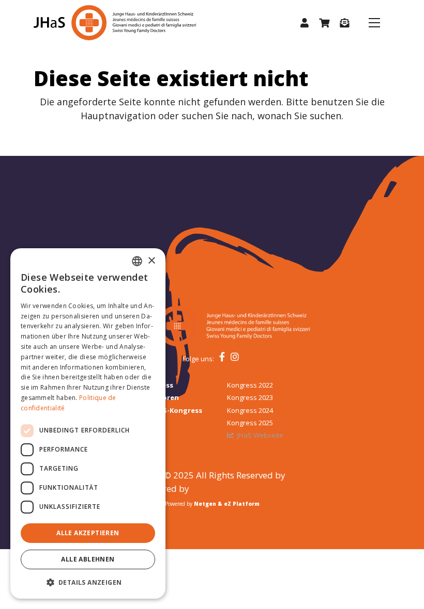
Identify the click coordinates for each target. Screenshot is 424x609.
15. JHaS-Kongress (171, 410)
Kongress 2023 (250, 397)
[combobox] (137, 261)
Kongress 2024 (250, 410)
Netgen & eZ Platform (227, 503)
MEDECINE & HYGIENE (237, 488)
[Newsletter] (344, 23)
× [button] (151, 261)
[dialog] (87, 423)
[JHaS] (91, 22)
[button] (304, 23)
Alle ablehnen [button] (87, 559)
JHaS (297, 475)
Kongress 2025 (250, 422)
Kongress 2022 (250, 385)
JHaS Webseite (260, 435)
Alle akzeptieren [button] (87, 532)
